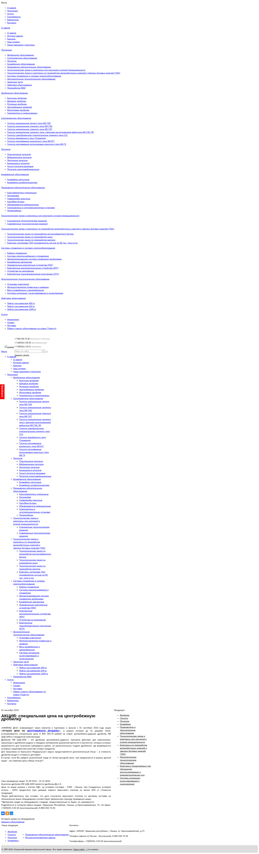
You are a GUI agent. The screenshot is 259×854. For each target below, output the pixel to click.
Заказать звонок (22, 355)
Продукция (6, 50)
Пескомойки (13, 195)
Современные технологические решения (27, 224)
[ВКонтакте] (3, 813)
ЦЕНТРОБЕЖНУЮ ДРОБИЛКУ (43, 731)
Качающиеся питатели (18, 163)
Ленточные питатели (17, 160)
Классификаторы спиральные (22, 192)
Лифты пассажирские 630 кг (21, 306)
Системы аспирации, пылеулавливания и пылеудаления (35, 293)
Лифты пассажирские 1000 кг (21, 309)
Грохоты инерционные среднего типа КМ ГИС (29, 126)
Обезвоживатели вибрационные (23, 204)
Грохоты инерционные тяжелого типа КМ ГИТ (29, 129)
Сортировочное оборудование (22, 58)
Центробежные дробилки (19, 107)
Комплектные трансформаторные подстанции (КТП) (33, 274)
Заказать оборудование (12, 822)
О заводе (5, 28)
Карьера (11, 39)
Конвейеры (13, 840)
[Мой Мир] (11, 813)
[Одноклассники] (7, 813)
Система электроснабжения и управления (28, 256)
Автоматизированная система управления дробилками (34, 259)
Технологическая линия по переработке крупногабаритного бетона (40, 234)
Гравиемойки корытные (18, 198)
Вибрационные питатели (19, 157)
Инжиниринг (13, 319)
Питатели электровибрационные (23, 169)
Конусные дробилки (17, 98)
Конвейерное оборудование (21, 64)
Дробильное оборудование (20, 55)
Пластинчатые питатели (19, 154)
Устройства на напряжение (20, 271)
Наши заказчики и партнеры (21, 45)
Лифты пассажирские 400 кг (21, 303)
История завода (15, 36)
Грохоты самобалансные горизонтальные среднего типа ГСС (37, 135)
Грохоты (12, 834)
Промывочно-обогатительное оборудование (29, 67)
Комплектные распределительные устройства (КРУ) (32, 268)
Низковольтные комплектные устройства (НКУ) (30, 265)
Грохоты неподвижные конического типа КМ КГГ (31, 141)
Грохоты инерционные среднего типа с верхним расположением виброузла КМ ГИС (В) (50, 132)
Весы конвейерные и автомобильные (25, 290)
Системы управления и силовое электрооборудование (34, 76)
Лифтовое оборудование (19, 85)
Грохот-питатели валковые (20, 166)
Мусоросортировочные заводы (40, 837)
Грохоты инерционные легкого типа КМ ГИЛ (29, 123)
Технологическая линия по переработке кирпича (31, 240)
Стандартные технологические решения (27, 221)
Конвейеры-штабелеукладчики (22, 182)
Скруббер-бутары (15, 201)
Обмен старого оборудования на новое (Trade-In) (31, 328)
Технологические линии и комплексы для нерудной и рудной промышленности (46, 70)
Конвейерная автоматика (19, 262)
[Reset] (47, 351)
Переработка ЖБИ (16, 88)
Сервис (10, 322)
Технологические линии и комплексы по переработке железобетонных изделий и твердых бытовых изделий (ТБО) (63, 73)
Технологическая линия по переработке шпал (30, 237)
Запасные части (15, 82)
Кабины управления (17, 253)
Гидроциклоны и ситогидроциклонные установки (31, 207)
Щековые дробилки (16, 101)
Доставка (11, 325)
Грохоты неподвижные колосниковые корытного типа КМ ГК (36, 144)
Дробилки (12, 831)
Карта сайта (79, 849)
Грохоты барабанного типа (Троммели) (26, 138)
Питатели (11, 61)
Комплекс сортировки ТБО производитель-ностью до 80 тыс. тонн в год (42, 243)
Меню (4, 351)
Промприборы (14, 210)
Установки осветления (18, 284)
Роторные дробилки (17, 104)
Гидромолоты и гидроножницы (22, 113)
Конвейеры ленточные (18, 179)
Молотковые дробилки (18, 110)
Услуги (4, 314)
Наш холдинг (13, 42)
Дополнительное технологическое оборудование (31, 79)
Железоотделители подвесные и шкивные (28, 287)
